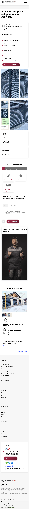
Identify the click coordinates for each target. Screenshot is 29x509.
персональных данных (19, 209)
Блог (2, 409)
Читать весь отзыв (8, 345)
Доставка (3, 390)
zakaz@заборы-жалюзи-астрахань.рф (12, 466)
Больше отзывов (22, 351)
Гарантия (3, 397)
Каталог (3, 360)
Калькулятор (4, 436)
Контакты (3, 419)
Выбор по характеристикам (8, 371)
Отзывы (3, 416)
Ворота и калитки (5, 378)
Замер (2, 399)
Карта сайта (4, 421)
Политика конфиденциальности (9, 501)
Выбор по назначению (7, 366)
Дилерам (3, 395)
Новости (3, 412)
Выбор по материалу (6, 368)
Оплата (3, 392)
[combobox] (5, 205)
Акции (2, 431)
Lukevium (12, 499)
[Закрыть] (26, 505)
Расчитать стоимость (12, 64)
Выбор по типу (5, 375)
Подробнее (12, 507)
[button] (4, 288)
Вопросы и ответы (5, 433)
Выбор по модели (5, 364)
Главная (3, 7)
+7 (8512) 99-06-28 (11, 452)
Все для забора (5, 380)
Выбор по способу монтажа (8, 373)
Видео (2, 414)
